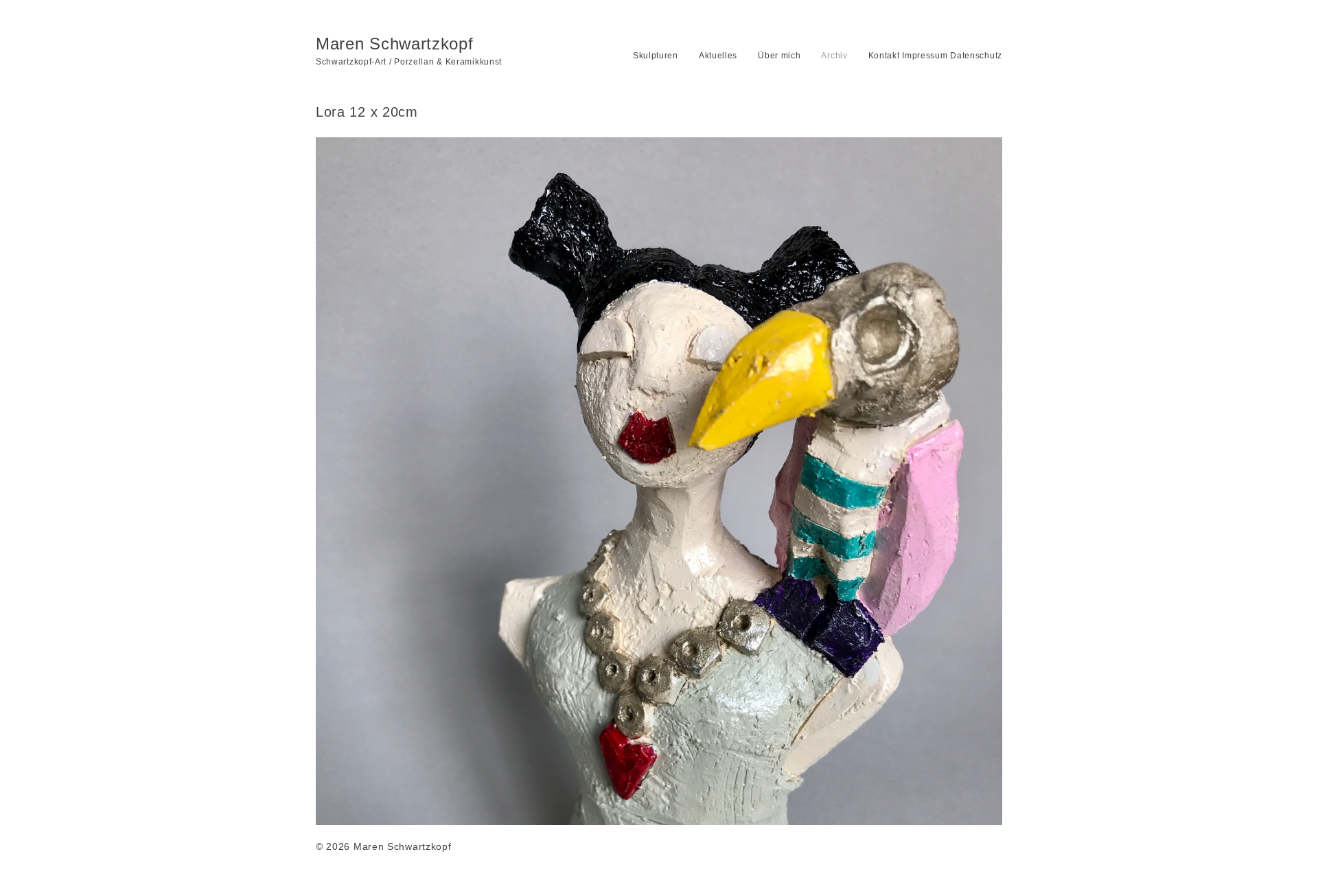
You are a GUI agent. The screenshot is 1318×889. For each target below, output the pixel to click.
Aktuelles (718, 55)
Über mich (779, 55)
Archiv (834, 55)
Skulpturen (655, 55)
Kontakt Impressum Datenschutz (935, 55)
